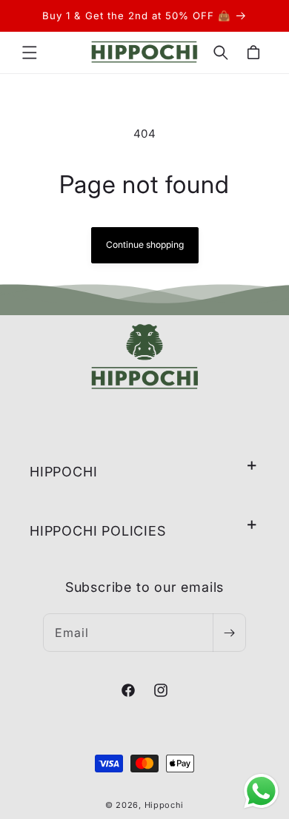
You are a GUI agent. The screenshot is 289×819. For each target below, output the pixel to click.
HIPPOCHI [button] (63, 471)
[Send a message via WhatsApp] (261, 791)
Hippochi (164, 805)
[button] (29, 52)
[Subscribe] (229, 632)
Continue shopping (145, 244)
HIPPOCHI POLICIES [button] (98, 531)
